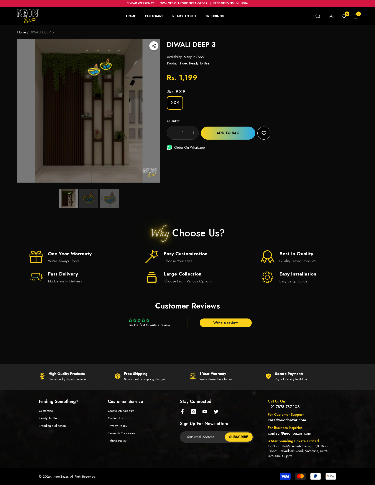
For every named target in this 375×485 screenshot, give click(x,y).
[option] (88, 111)
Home (21, 32)
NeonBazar (60, 476)
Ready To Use (199, 63)
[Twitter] (216, 411)
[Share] (154, 45)
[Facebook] (182, 411)
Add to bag (228, 132)
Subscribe (238, 436)
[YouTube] (205, 411)
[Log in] (331, 16)
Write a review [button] (225, 322)
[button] (318, 16)
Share (154, 45)
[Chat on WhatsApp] (170, 147)
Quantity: (173, 121)
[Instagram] (193, 411)
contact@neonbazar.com (289, 433)
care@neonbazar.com (287, 420)
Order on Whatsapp (189, 147)
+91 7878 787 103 (284, 407)
